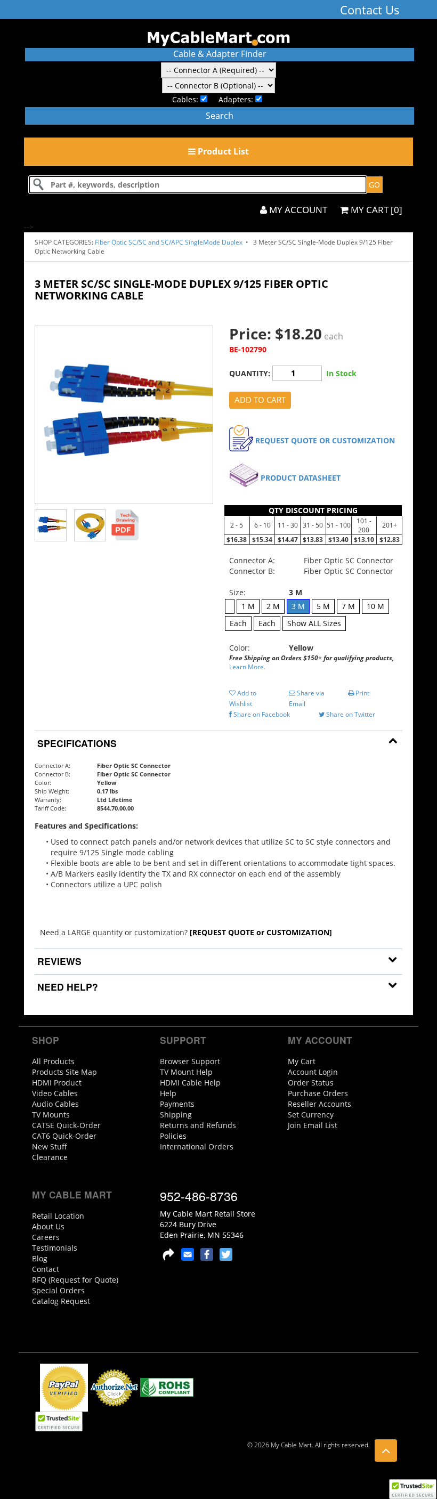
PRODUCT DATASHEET (301, 478)
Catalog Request (61, 1301)
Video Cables (55, 1093)
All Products (53, 1061)
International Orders (196, 1146)
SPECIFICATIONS (76, 743)
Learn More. (247, 666)
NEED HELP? (66, 986)
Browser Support (190, 1061)
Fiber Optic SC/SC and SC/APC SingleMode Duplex (169, 242)
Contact (45, 1269)
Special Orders (58, 1290)
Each (238, 623)
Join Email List (312, 1125)
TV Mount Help (186, 1072)
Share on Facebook (261, 714)
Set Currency (311, 1114)
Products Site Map (64, 1072)
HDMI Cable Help (190, 1082)
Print (361, 693)
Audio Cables (55, 1104)
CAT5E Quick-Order (66, 1125)
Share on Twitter (350, 714)
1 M (248, 606)
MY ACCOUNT (297, 210)
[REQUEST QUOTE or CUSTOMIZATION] (261, 932)
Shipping (176, 1114)
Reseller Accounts (319, 1104)
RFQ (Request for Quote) (75, 1280)
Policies (173, 1136)
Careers (46, 1237)
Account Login (313, 1072)
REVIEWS (58, 961)
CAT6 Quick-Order (64, 1136)
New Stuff (49, 1146)
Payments (177, 1104)
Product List (222, 151)
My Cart (301, 1061)
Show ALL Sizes (314, 623)
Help (168, 1093)
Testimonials (54, 1248)
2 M (273, 606)
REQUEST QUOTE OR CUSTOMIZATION (325, 440)
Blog (39, 1258)
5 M (323, 606)
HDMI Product (57, 1082)
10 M (375, 606)
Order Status (311, 1082)
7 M (348, 606)
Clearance (50, 1157)
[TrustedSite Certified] (412, 1489)
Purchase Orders (318, 1093)
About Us (48, 1226)
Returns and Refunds (198, 1125)
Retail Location (58, 1216)
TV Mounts (51, 1114)
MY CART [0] (375, 210)
